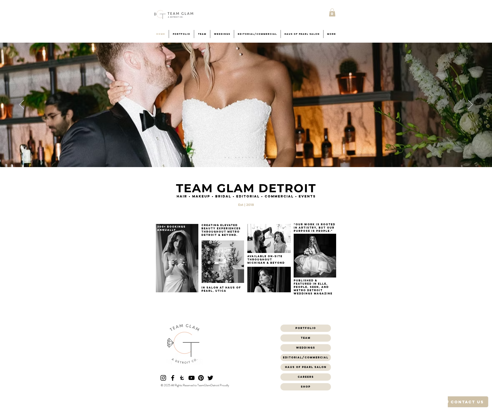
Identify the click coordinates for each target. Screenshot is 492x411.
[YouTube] (191, 378)
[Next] (470, 105)
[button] (332, 12)
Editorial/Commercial (305, 357)
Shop (306, 386)
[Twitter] (210, 378)
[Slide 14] (252, 157)
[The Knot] (182, 378)
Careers (306, 377)
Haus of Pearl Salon (306, 367)
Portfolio (305, 328)
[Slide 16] (246, 157)
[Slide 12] (242, 157)
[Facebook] (172, 378)
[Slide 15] (232, 157)
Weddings (305, 347)
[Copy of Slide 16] (228, 157)
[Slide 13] (225, 157)
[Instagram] (163, 378)
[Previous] (21, 105)
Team (306, 338)
